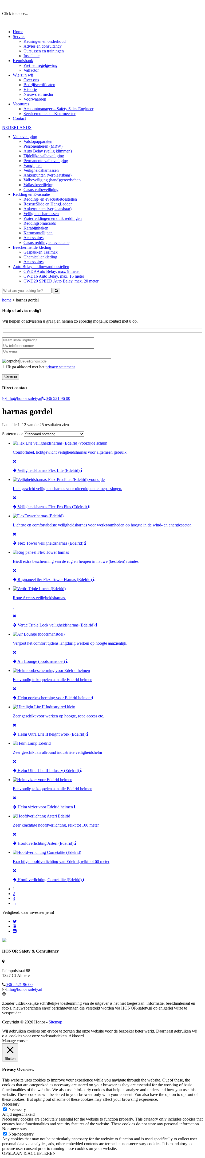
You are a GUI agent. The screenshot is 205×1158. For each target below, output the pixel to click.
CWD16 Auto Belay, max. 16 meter (53, 276)
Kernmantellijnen (38, 233)
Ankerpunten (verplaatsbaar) (47, 175)
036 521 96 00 (58, 398)
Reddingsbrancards (39, 223)
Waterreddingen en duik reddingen (52, 218)
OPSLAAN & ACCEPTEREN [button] (29, 1153)
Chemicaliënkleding (40, 257)
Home (18, 31)
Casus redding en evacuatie (46, 242)
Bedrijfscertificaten (39, 84)
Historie (30, 89)
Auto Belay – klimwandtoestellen (41, 266)
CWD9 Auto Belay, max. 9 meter (51, 271)
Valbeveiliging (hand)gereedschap (52, 180)
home (6, 300)
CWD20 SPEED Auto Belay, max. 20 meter (60, 281)
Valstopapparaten (37, 141)
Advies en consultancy (42, 46)
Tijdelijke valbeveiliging (43, 156)
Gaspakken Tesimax (40, 252)
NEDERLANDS (16, 127)
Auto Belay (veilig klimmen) (47, 151)
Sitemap (55, 1022)
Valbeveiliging (25, 136)
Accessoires (33, 237)
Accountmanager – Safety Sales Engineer (58, 108)
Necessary (17, 1109)
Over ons (31, 80)
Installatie (31, 55)
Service (19, 36)
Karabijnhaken (35, 228)
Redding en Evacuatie (31, 194)
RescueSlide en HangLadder (47, 204)
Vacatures (21, 104)
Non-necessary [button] (14, 1128)
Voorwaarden (34, 99)
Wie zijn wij (23, 75)
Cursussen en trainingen (43, 51)
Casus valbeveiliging (40, 189)
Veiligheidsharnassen (41, 170)
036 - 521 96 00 (19, 984)
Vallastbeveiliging (38, 184)
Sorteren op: (13, 433)
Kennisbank (23, 60)
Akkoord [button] (76, 1036)
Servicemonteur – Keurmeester (49, 113)
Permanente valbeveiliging (45, 160)
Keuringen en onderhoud (44, 41)
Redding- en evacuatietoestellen (50, 199)
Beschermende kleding (32, 247)
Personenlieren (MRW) (42, 146)
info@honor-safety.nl (24, 398)
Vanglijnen (32, 165)
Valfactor (31, 70)
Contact (19, 118)
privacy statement (60, 367)
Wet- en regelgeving (40, 65)
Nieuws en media (38, 94)
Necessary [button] (10, 1104)
